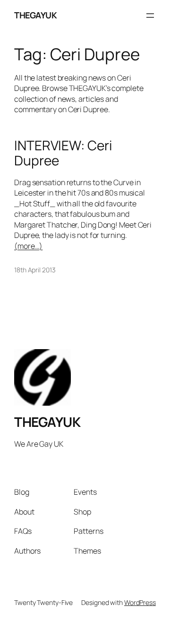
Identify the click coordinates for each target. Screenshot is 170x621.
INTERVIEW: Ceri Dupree (63, 153)
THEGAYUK (35, 15)
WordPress (140, 602)
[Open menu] (150, 15)
